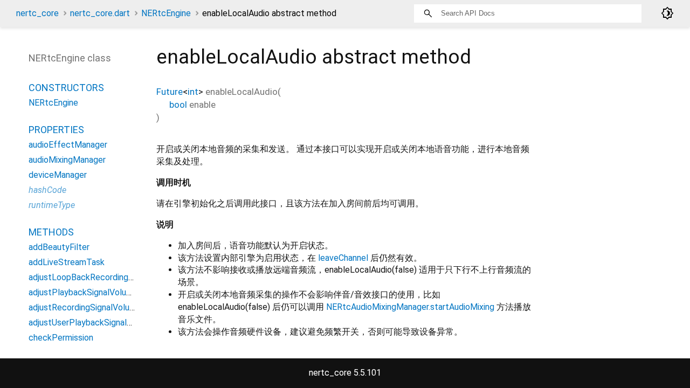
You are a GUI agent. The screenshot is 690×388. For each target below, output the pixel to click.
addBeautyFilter (59, 247)
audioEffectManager (68, 145)
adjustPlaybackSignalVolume (83, 292)
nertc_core (37, 13)
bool (178, 104)
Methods (51, 232)
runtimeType (52, 205)
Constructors (66, 87)
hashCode (47, 190)
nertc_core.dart (100, 13)
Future (169, 91)
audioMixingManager (67, 160)
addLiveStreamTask (67, 262)
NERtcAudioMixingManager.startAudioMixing (410, 307)
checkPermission (61, 337)
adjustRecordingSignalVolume (85, 307)
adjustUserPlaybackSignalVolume (92, 322)
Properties (56, 129)
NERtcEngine (166, 13)
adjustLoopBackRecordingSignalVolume (104, 277)
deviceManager (58, 175)
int (193, 91)
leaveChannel (343, 258)
